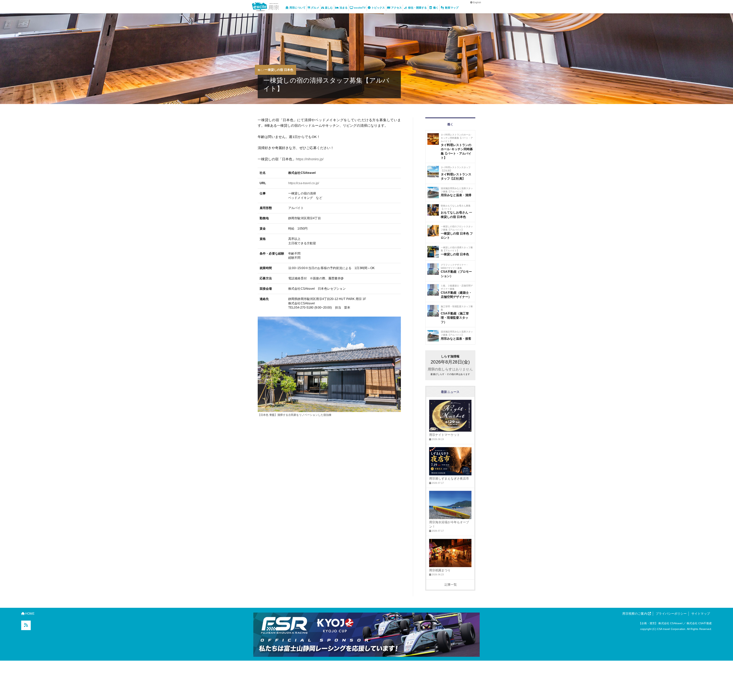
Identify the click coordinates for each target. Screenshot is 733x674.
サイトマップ (700, 613)
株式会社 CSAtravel (670, 623)
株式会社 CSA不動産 (699, 623)
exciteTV (360, 7)
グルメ (315, 7)
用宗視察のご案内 (635, 613)
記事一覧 (450, 584)
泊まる (344, 7)
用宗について (297, 7)
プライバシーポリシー (671, 613)
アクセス (396, 7)
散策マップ (452, 7)
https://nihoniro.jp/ (310, 159)
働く (435, 7)
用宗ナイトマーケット (444, 435)
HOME (30, 613)
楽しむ (329, 7)
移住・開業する (417, 7)
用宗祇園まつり (440, 570)
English (476, 2)
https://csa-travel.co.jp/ (303, 183)
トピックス (378, 7)
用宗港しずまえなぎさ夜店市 (449, 478)
